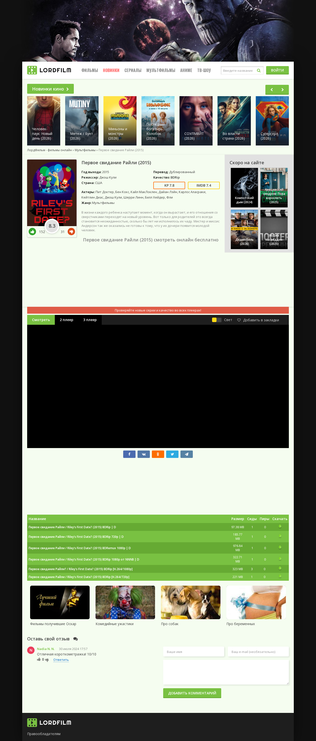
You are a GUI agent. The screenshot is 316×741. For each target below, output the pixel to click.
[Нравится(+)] (34, 231)
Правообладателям (43, 733)
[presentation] (271, 90)
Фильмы (89, 70)
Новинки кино (48, 89)
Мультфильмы (160, 70)
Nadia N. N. (46, 649)
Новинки (111, 70)
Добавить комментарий (192, 693)
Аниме (186, 70)
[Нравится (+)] (39, 659)
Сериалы (132, 70)
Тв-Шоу (204, 70)
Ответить (61, 659)
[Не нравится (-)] (47, 659)
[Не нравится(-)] (70, 231)
